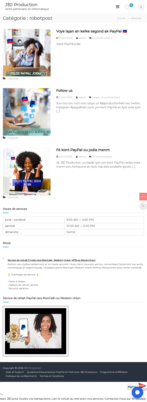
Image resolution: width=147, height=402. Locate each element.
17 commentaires (102, 156)
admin (82, 37)
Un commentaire (102, 37)
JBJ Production (21, 4)
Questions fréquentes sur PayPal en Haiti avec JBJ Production (62, 372)
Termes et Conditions (52, 376)
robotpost (12, 78)
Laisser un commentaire (106, 97)
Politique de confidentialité (21, 376)
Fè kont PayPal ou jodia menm (83, 150)
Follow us (64, 91)
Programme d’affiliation (114, 372)
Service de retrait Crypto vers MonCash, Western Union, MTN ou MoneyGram (52, 258)
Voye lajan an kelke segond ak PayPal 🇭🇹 (91, 31)
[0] (128, 7)
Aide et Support (15, 372)
